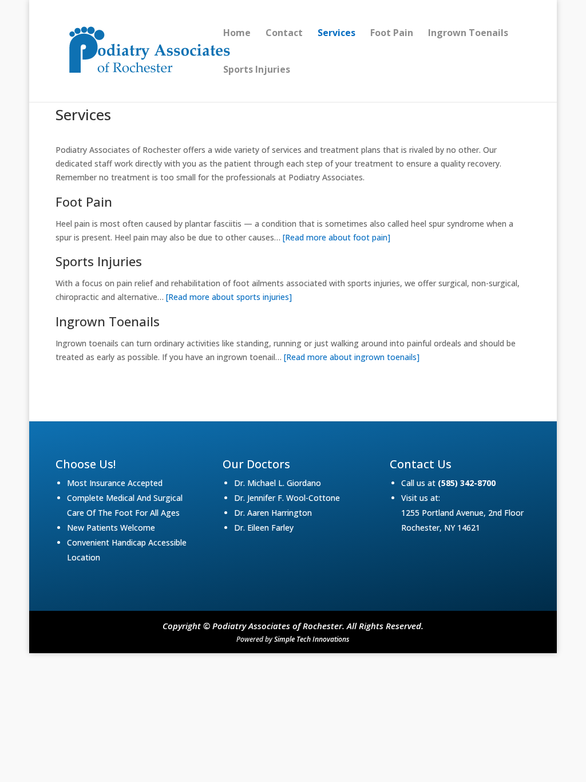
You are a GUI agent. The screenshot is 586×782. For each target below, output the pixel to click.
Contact (284, 34)
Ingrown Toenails (468, 34)
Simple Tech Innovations (311, 639)
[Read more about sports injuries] (229, 296)
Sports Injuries (256, 70)
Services (336, 34)
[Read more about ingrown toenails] (351, 356)
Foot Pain (391, 34)
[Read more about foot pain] (336, 237)
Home (237, 34)
